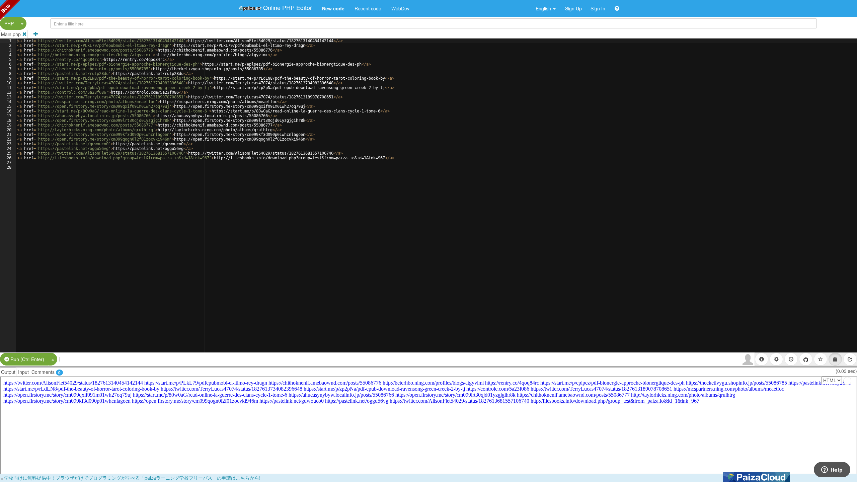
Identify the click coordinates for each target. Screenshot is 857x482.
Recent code (368, 8)
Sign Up (573, 8)
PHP (9, 23)
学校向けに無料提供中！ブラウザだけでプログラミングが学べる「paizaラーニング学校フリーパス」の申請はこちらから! (132, 477)
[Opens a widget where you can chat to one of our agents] (831, 470)
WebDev (400, 8)
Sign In (598, 8)
